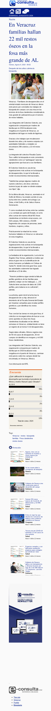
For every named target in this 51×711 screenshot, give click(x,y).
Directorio (18, 705)
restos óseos (17, 441)
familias (15, 438)
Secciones (18, 11)
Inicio (12, 11)
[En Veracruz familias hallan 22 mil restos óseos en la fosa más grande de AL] (28, 99)
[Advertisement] (26, 660)
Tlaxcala (17, 697)
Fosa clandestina (26, 438)
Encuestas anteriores (16, 425)
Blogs (30, 11)
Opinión (25, 11)
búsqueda (30, 436)
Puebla (16, 703)
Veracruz (15, 436)
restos (23, 436)
